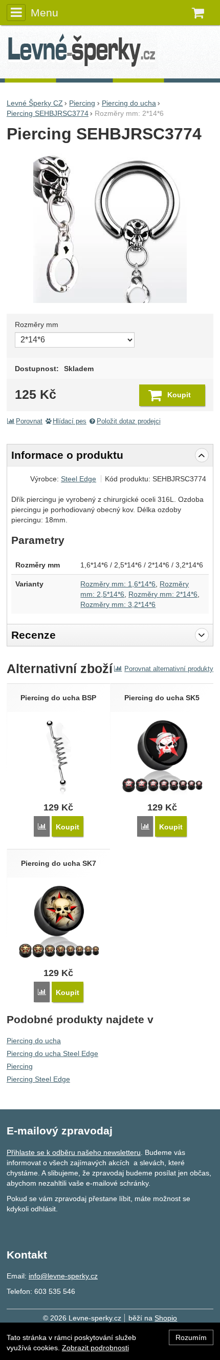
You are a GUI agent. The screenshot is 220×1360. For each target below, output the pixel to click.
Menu (44, 12)
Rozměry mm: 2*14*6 (162, 594)
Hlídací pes (69, 421)
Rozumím (191, 1337)
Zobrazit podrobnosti (95, 1348)
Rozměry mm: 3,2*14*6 (118, 604)
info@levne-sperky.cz (63, 1276)
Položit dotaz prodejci (129, 421)
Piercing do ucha (34, 1041)
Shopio (166, 1318)
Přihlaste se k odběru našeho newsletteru (74, 1152)
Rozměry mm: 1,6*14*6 (118, 584)
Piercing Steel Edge (38, 1079)
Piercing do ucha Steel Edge (52, 1053)
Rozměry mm (36, 324)
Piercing (20, 1066)
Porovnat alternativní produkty (168, 669)
